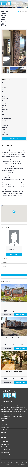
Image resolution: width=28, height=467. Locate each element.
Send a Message (14, 275)
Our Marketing (4, 430)
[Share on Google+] (26, 11)
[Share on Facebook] (20, 11)
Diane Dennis (13, 254)
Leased (4, 90)
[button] (3, 48)
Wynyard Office (5, 452)
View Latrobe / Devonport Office (9, 455)
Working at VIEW (5, 435)
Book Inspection (14, 139)
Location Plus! (14, 304)
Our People (4, 425)
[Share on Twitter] (23, 11)
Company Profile (5, 427)
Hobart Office (4, 442)
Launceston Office (6, 449)
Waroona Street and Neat (14, 338)
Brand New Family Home (14, 371)
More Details (20, 315)
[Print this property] (18, 11)
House (3, 85)
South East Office (5, 444)
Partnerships (4, 432)
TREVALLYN (5, 94)
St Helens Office (5, 447)
